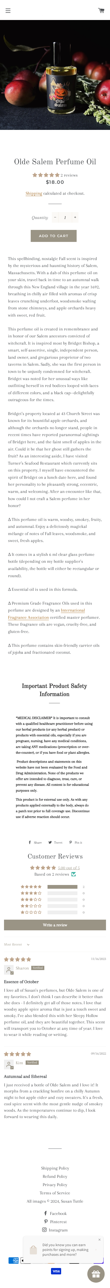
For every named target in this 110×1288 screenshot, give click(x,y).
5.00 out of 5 (69, 867)
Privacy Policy (55, 1184)
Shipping (34, 193)
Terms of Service (55, 1192)
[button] (47, 175)
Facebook (58, 1213)
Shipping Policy (55, 1168)
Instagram (58, 1230)
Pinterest (58, 1221)
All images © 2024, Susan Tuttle (55, 1201)
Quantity (40, 217)
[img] (17, 959)
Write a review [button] (55, 925)
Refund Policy (55, 1176)
